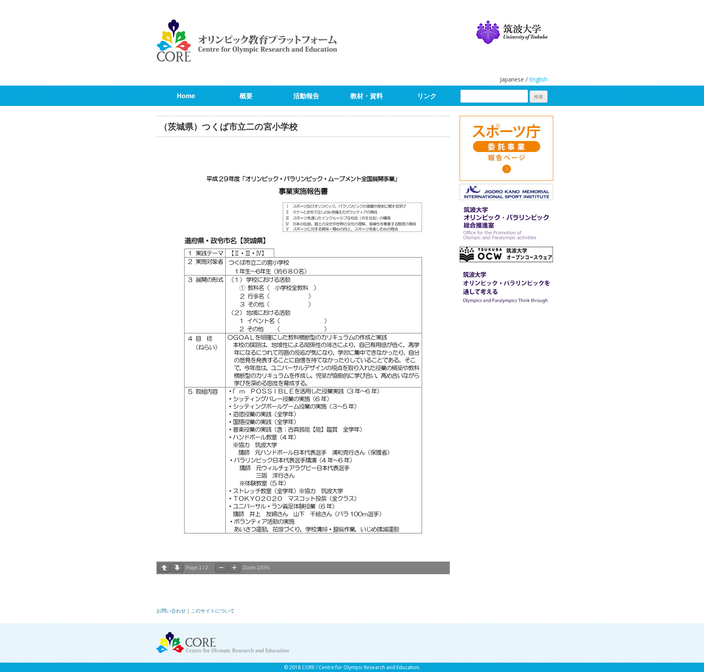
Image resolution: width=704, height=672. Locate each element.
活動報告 (306, 96)
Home (186, 96)
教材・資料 (366, 96)
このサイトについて (213, 610)
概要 (246, 96)
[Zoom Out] (221, 568)
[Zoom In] (234, 568)
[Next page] (177, 568)
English (538, 79)
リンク (427, 96)
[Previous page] (164, 568)
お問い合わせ (171, 610)
